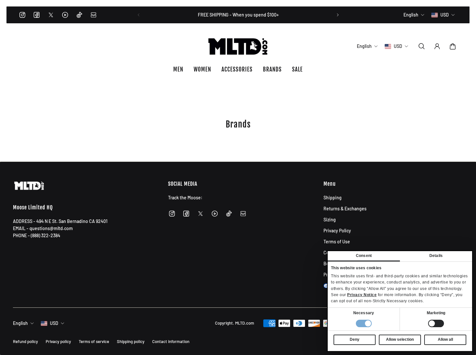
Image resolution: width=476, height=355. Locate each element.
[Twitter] (51, 15)
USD (54, 323)
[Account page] (437, 46)
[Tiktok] (79, 15)
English (20, 323)
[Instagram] (22, 15)
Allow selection (400, 339)
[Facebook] (36, 15)
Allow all (445, 339)
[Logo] (238, 46)
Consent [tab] (364, 255)
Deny (354, 339)
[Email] (93, 15)
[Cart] (452, 46)
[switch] (436, 323)
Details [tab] (436, 255)
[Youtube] (65, 15)
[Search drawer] (421, 46)
